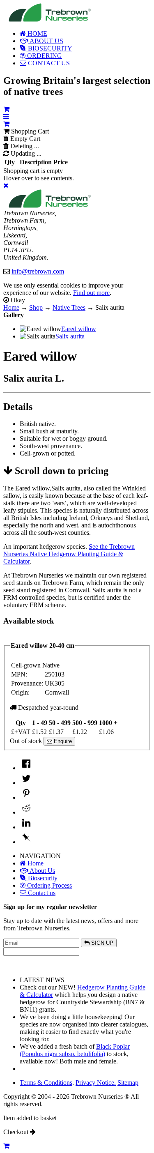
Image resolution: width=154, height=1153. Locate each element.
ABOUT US (45, 40)
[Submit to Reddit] (26, 812)
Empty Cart (24, 138)
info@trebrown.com (37, 271)
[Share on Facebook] (26, 767)
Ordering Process (48, 885)
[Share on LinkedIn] (26, 827)
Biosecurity (41, 878)
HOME (36, 33)
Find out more (91, 292)
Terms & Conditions (46, 1082)
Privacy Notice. (96, 1082)
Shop (36, 307)
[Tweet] (26, 782)
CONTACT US (48, 63)
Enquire (62, 741)
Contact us (40, 892)
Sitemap (127, 1082)
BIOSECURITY (49, 48)
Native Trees (69, 307)
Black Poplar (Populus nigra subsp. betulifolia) (75, 1050)
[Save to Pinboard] (26, 841)
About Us (41, 870)
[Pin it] (26, 797)
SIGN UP (101, 943)
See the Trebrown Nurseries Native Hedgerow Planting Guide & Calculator (69, 554)
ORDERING (43, 55)
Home (11, 307)
